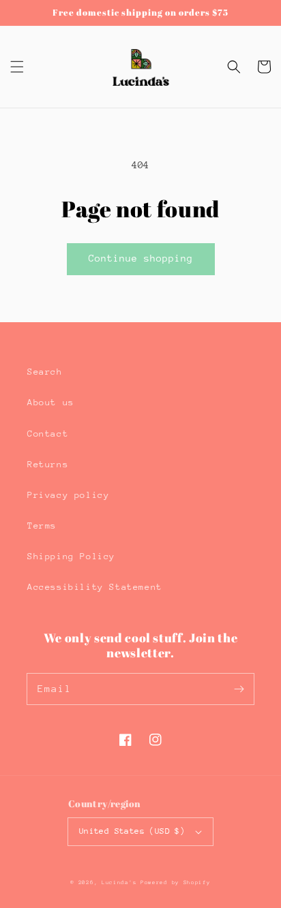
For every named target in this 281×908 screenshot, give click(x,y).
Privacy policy (68, 495)
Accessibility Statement (94, 587)
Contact (47, 433)
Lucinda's (121, 882)
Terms (42, 525)
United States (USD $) (132, 831)
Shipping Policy (71, 556)
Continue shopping (141, 258)
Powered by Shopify (175, 882)
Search (45, 371)
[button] (17, 67)
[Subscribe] (239, 689)
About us (50, 402)
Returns (47, 464)
